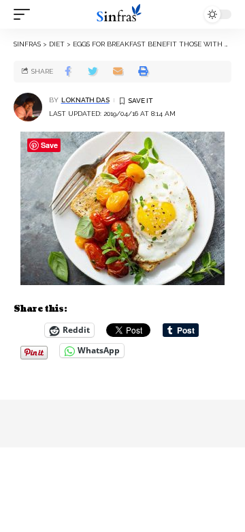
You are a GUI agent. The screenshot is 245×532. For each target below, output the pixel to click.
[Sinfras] (122, 14)
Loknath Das (85, 100)
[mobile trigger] (25, 14)
